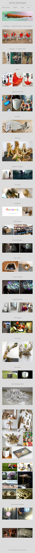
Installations (6, 7)
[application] (17, 16)
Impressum (23, 550)
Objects (15, 7)
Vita (28, 7)
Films (22, 7)
